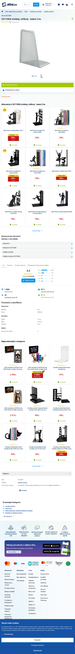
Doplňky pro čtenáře (36, 11)
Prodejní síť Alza (10, 588)
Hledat (36, 4)
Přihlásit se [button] (48, 5)
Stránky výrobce (22, 482)
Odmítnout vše (37, 650)
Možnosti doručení (7, 575)
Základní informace (32, 582)
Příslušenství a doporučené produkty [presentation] (38, 265)
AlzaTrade (44, 595)
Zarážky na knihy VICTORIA (11, 256)
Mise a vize (32, 591)
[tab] (3, 265)
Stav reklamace (21, 577)
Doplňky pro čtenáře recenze (13, 513)
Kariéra (31, 595)
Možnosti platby (9, 579)
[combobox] (28, 4)
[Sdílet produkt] (72, 18)
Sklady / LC (32, 604)
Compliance (32, 613)
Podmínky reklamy (8, 610)
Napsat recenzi (29, 280)
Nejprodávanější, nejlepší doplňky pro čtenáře (18, 510)
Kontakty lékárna (33, 577)
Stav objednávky (21, 574)
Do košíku (14, 145)
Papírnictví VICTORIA (9, 248)
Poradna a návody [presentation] (20, 265)
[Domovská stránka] (2, 11)
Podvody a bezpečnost (8, 615)
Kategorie (6, 473)
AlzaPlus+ (44, 583)
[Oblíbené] (63, 4)
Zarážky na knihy (49, 11)
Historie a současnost (32, 587)
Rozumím (37, 640)
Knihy (26, 11)
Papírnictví (6, 243)
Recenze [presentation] (9, 265)
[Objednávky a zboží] (59, 4)
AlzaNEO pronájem (43, 578)
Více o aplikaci (12, 552)
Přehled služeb (9, 606)
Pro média (32, 598)
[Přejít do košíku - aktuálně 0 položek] (72, 4)
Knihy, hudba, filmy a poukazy (13, 11)
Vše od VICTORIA (6, 15)
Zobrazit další (36, 231)
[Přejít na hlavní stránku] (9, 4)
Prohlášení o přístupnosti (8, 601)
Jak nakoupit (20, 580)
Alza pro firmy (45, 574)
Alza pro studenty (43, 590)
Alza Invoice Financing (44, 599)
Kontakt (31, 574)
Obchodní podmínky (8, 596)
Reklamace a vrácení (8, 584)
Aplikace (31, 601)
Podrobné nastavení (37, 645)
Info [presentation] (3, 265)
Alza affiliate (44, 586)
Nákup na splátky (10, 591)
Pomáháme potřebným (32, 609)
